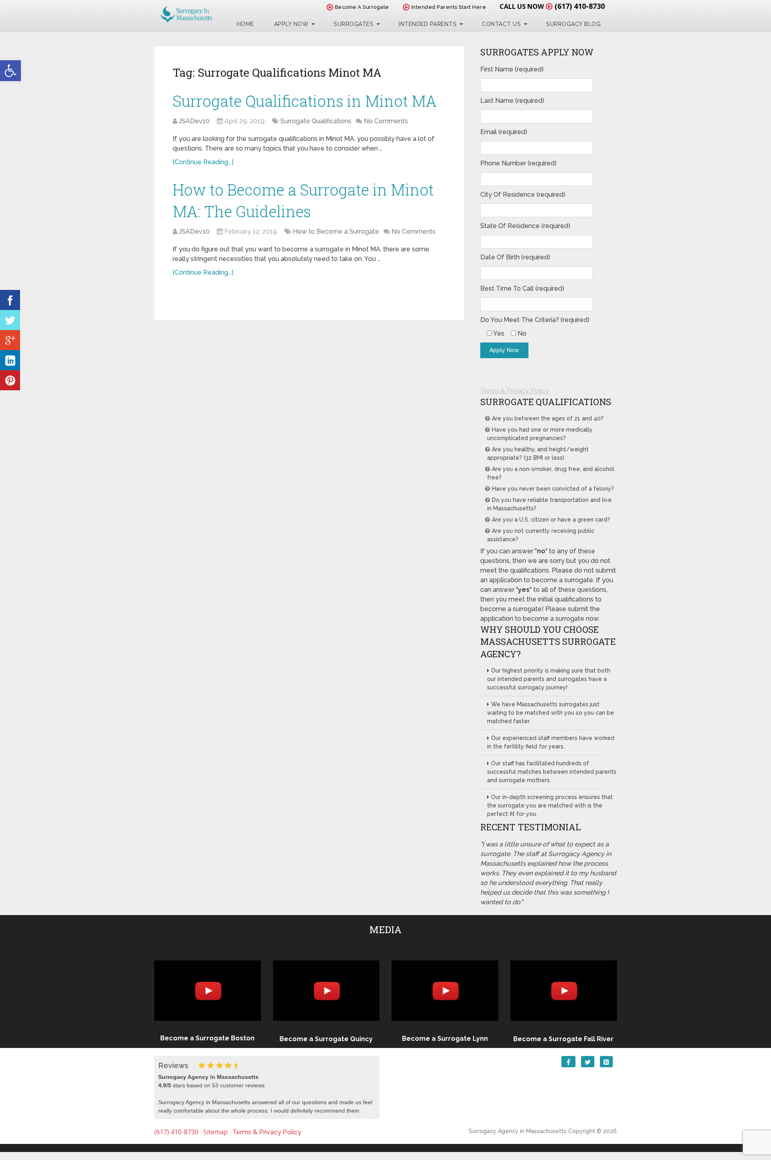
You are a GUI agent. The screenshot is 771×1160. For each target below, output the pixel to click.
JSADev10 (194, 121)
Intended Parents (428, 24)
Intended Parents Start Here (448, 7)
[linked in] (10, 360)
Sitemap (215, 1131)
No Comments (386, 121)
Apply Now (291, 24)
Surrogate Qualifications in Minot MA (304, 101)
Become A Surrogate (361, 7)
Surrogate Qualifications (315, 121)
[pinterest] (10, 380)
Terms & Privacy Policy (514, 391)
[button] (10, 70)
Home (245, 24)
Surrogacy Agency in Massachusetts (518, 1131)
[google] (10, 340)
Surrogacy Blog (573, 24)
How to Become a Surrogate (336, 231)
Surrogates (353, 24)
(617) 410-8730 (580, 6)
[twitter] (10, 320)
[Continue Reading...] (203, 162)
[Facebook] (10, 300)
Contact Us (501, 24)
